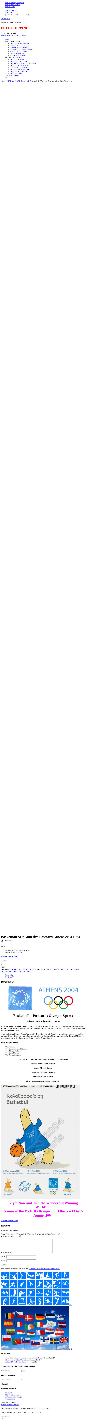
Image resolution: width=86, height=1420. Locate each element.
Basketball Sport (47, 969)
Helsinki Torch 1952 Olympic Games (18, 1360)
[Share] (6, 1416)
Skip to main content (12, 5)
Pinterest (23, 35)
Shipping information (12, 1395)
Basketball (25, 81)
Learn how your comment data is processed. (44, 1269)
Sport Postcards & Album (27, 969)
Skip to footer (10, 7)
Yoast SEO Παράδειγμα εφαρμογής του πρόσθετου (23, 1358)
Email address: (6, 1380)
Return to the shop (9, 956)
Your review (6, 1252)
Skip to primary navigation (14, 3)
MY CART (9, 12)
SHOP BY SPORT (13, 81)
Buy (3, 967)
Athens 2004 (5, 19)
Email (3, 1260)
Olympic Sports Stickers (9, 971)
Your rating (5, 1236)
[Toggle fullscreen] (4, 1416)
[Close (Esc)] (8, 1416)
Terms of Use (10, 1399)
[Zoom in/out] (2, 1416)
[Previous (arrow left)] (2, 1418)
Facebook (9, 35)
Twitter (3, 35)
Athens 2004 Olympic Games (15, 1362)
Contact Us (9, 1393)
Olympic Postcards (72, 969)
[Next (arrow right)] (4, 1418)
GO (70, 1305)
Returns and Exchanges (13, 1397)
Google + (16, 35)
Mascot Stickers (59, 969)
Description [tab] (9, 975)
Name (3, 1256)
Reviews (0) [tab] (9, 977)
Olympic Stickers (25, 971)
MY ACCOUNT (11, 10)
